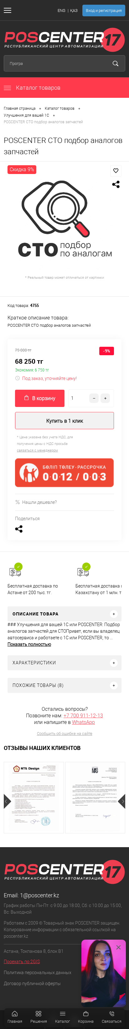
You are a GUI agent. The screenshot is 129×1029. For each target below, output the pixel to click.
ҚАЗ (74, 10)
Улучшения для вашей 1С (26, 115)
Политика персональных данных (37, 972)
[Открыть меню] (9, 10)
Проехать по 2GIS (22, 961)
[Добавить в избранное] (115, 171)
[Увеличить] (64, 224)
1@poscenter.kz (39, 895)
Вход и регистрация (104, 10)
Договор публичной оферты (32, 983)
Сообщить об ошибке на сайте (64, 733)
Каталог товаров (37, 87)
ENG (61, 10)
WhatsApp (83, 722)
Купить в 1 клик (64, 421)
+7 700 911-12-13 (83, 716)
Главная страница (19, 108)
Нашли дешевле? (39, 502)
